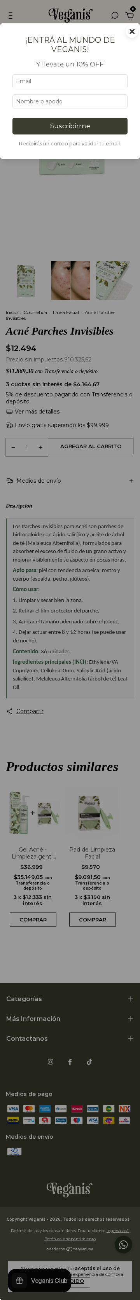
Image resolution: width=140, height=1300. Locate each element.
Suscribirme (70, 126)
